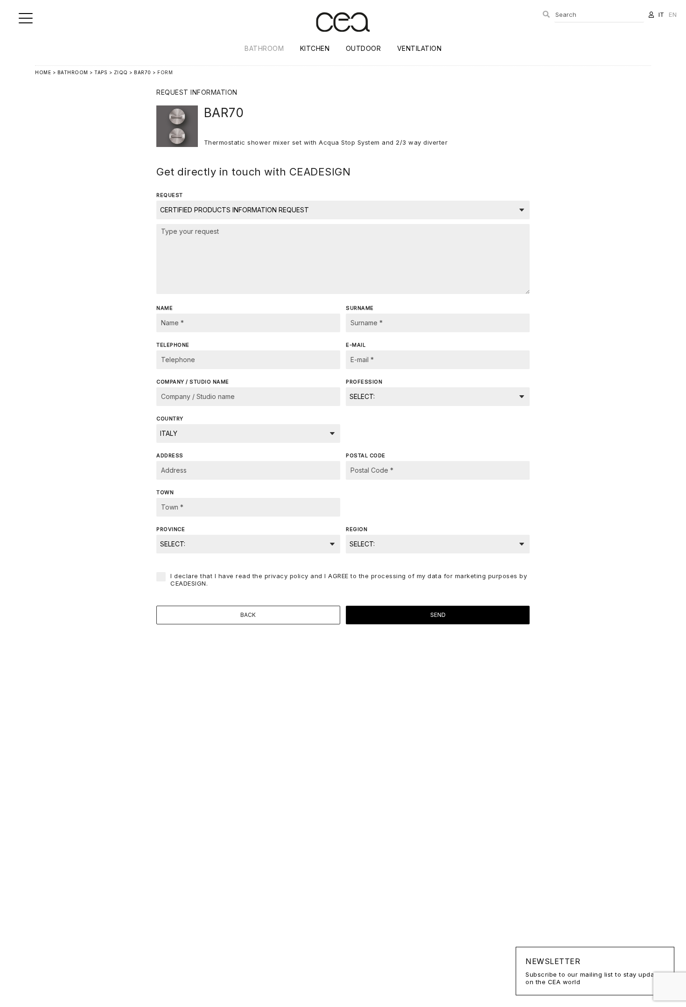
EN (673, 14)
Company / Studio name (192, 381)
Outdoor (363, 48)
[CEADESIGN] (342, 39)
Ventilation (419, 48)
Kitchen (315, 48)
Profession (364, 381)
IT (661, 14)
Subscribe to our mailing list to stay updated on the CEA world (595, 971)
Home (43, 72)
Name (164, 308)
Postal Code (365, 455)
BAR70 (142, 72)
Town (165, 492)
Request (169, 195)
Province (170, 529)
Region (356, 529)
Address (169, 455)
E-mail (355, 345)
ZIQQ (121, 72)
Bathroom (264, 48)
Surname (360, 308)
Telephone (172, 345)
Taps (100, 72)
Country (169, 418)
